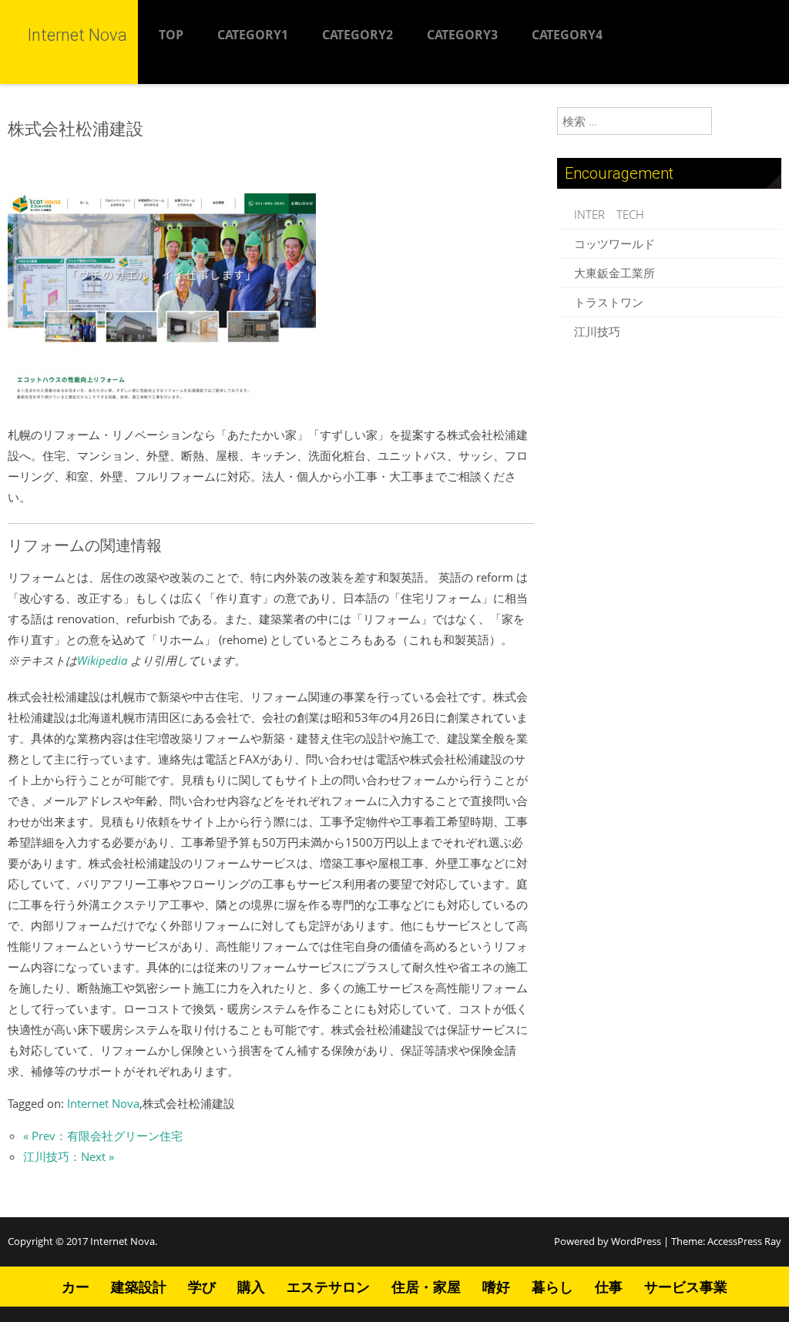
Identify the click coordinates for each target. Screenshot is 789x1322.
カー (75, 1286)
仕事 (609, 1286)
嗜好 (496, 1286)
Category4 (567, 34)
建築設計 (138, 1286)
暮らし (552, 1286)
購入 (251, 1286)
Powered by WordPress (607, 1241)
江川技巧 (597, 331)
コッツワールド (614, 243)
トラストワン (608, 302)
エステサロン (328, 1286)
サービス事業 (685, 1286)
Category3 (462, 34)
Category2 (357, 34)
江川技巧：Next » (68, 1156)
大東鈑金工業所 (614, 272)
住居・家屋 (426, 1286)
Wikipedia (102, 660)
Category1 (252, 34)
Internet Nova (103, 1103)
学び (202, 1286)
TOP (171, 34)
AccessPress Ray (744, 1241)
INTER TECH (609, 214)
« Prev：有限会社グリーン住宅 (103, 1135)
